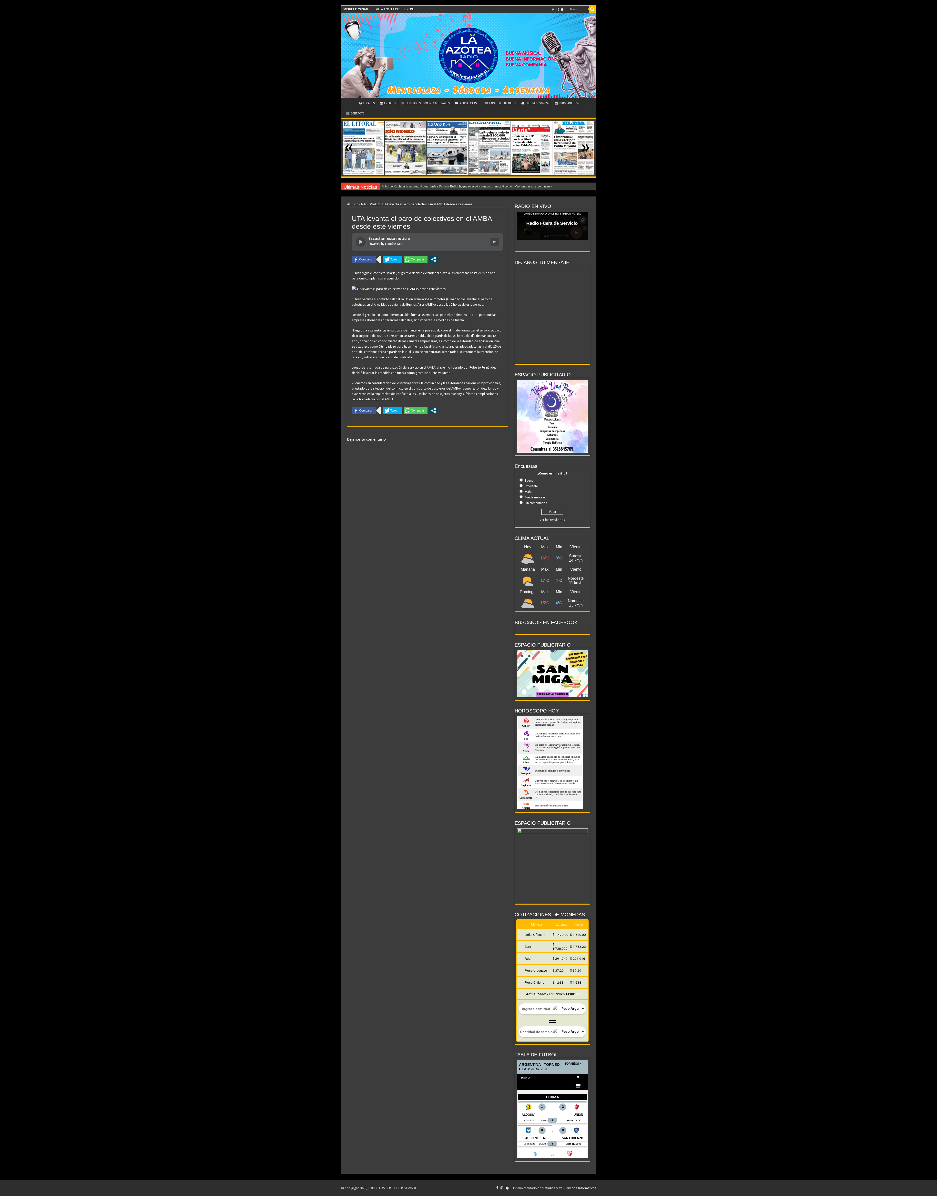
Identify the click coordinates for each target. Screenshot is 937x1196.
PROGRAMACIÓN (569, 103)
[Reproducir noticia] (361, 242)
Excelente (531, 486)
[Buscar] (592, 9)
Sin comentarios (536, 503)
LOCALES (369, 103)
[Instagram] (557, 9)
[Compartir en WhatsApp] (416, 259)
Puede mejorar (535, 497)
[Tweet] (392, 259)
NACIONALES (370, 204)
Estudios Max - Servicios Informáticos (569, 1188)
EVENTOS (390, 103)
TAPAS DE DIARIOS (502, 103)
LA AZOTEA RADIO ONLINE (396, 9)
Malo (528, 492)
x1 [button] (495, 241)
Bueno (529, 480)
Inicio (354, 204)
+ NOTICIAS (468, 103)
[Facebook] (552, 9)
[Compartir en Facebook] (364, 259)
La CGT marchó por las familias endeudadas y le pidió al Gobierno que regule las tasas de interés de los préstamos (456, 186)
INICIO (350, 103)
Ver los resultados (552, 520)
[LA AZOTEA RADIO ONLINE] (468, 55)
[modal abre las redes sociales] (433, 259)
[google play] (562, 9)
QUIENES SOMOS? (538, 103)
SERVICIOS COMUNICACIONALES (428, 103)
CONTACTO (357, 113)
